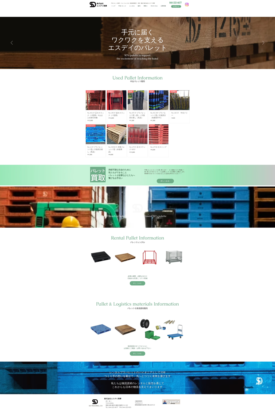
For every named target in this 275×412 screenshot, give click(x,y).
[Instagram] (187, 4)
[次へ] (263, 43)
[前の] (12, 43)
